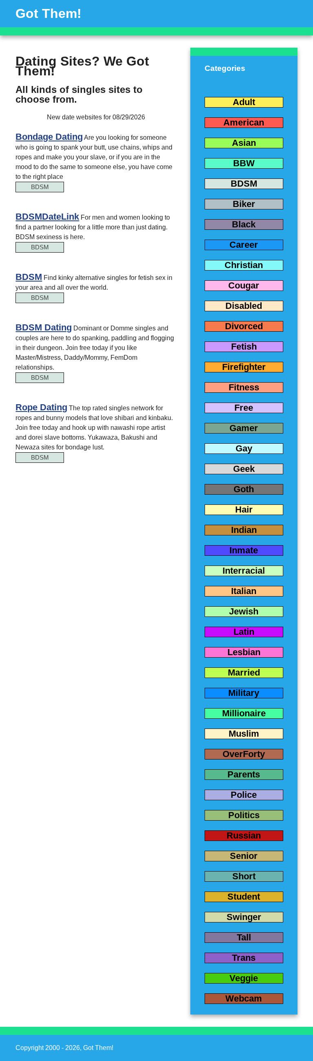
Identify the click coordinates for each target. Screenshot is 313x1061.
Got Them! (48, 13)
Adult (244, 102)
